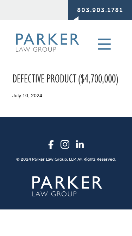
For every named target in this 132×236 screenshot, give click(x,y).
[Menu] (96, 43)
